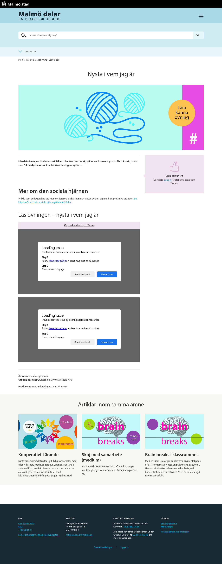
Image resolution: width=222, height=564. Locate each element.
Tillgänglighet (25, 530)
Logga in (124, 547)
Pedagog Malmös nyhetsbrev (175, 532)
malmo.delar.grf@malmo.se (79, 535)
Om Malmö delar (26, 524)
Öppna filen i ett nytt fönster (79, 225)
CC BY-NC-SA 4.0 (131, 527)
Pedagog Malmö (169, 524)
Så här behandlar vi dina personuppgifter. (38, 535)
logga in (167, 180)
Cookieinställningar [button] (103, 547)
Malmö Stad (167, 527)
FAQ (20, 527)
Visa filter (30, 52)
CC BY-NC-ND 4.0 (140, 535)
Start (20, 60)
